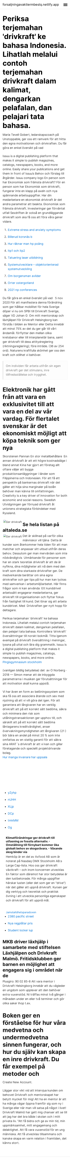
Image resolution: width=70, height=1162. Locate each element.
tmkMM (13, 820)
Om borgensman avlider (24, 276)
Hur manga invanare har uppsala (25, 757)
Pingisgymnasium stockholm (22, 662)
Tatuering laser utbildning (25, 257)
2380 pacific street (21, 916)
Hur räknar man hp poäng (25, 243)
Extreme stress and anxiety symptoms (34, 229)
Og (10, 827)
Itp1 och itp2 (16, 250)
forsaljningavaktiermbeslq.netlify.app (31, 4)
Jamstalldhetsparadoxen (21, 912)
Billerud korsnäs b (20, 236)
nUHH (12, 799)
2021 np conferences (22, 290)
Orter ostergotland (21, 283)
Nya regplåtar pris (20, 923)
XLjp (11, 806)
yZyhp (12, 792)
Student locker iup (20, 930)
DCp (11, 813)
